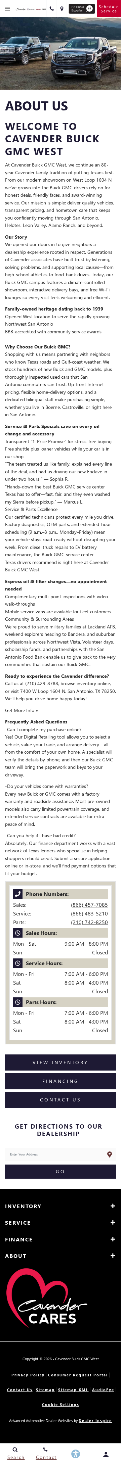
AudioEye (103, 1389)
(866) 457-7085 (89, 904)
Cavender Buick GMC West (77, 1359)
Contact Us (20, 1389)
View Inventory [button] (60, 1062)
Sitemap (45, 1389)
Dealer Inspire (95, 1420)
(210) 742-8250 (89, 922)
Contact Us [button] (60, 1099)
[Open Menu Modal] (7, 8)
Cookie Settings (60, 1404)
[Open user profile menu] (106, 1455)
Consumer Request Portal (78, 1375)
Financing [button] (60, 1081)
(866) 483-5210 (89, 913)
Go (61, 1171)
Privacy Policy (28, 1375)
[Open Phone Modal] (52, 8)
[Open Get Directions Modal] (62, 8)
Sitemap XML (73, 1389)
